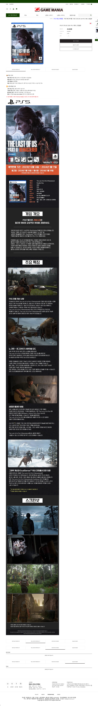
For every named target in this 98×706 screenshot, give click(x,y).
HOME (51, 18)
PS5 (37, 15)
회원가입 (71, 4)
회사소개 (36, 694)
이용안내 (42, 694)
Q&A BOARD (75, 69)
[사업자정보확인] (56, 697)
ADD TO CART (76, 45)
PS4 (25, 15)
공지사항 (16, 687)
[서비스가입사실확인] (81, 687)
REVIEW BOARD (55, 69)
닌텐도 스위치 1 (49, 15)
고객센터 (82, 4)
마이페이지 (76, 4)
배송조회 (20, 687)
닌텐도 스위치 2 (61, 15)
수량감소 (73, 36)
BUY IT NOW (76, 41)
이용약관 (58, 694)
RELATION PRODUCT (35, 69)
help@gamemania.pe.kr (69, 699)
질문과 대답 (72, 15)
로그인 (67, 4)
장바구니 (89, 4)
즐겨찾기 (12, 4)
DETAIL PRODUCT (16, 69)
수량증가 (71, 36)
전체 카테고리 (13, 15)
